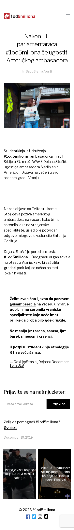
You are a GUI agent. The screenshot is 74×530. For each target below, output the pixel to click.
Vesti (48, 71)
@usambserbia (23, 304)
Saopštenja (34, 71)
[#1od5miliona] (19, 16)
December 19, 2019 (18, 437)
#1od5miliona (44, 510)
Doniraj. (10, 427)
